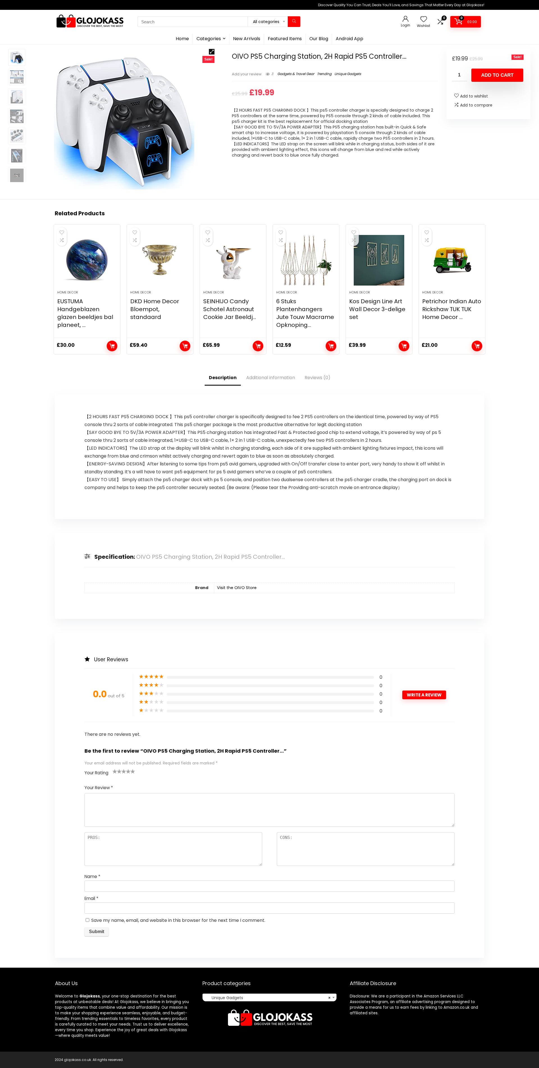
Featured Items (285, 38)
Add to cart (497, 75)
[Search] (294, 21)
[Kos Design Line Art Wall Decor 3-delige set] (379, 260)
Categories (209, 38)
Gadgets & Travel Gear (295, 73)
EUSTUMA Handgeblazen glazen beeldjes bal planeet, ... (85, 313)
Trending (324, 73)
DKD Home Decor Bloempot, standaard (154, 309)
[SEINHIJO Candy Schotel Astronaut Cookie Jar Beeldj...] (233, 260)
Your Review (98, 788)
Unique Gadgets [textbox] (268, 998)
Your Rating (96, 773)
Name (92, 876)
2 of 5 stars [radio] (117, 771)
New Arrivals (246, 38)
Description (223, 377)
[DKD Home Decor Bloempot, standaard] (160, 260)
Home (182, 38)
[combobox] (269, 997)
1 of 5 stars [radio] (115, 771)
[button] (211, 52)
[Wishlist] (423, 19)
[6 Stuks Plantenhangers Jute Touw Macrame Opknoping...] (306, 260)
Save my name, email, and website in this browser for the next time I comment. (178, 920)
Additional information (270, 377)
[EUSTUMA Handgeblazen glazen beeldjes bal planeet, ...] (87, 260)
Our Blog (318, 38)
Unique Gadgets (347, 73)
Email (91, 898)
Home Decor (67, 292)
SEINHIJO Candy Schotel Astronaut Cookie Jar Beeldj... (229, 309)
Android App (349, 38)
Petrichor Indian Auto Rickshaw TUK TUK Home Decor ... (451, 309)
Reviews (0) (317, 377)
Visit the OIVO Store (237, 587)
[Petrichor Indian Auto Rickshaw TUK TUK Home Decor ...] (452, 260)
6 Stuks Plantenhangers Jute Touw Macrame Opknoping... (305, 313)
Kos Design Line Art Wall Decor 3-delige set (377, 309)
